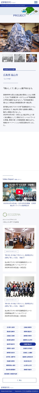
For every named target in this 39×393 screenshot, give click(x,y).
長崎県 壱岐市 (28, 369)
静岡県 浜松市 (11, 352)
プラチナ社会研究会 (26, 391)
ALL (20, 380)
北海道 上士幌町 (27, 352)
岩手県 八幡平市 (10, 357)
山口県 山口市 (28, 365)
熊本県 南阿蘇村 (10, 369)
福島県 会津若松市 (28, 357)
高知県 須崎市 (11, 331)
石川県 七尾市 (11, 327)
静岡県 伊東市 (28, 336)
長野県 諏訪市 (28, 331)
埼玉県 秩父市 (28, 361)
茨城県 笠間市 (11, 361)
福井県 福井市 (11, 344)
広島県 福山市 (28, 344)
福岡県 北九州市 (27, 340)
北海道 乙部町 (11, 336)
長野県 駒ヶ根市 (10, 365)
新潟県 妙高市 (11, 340)
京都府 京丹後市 (27, 348)
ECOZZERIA (35, 391)
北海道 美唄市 (28, 327)
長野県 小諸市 (11, 348)
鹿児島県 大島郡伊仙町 (10, 374)
